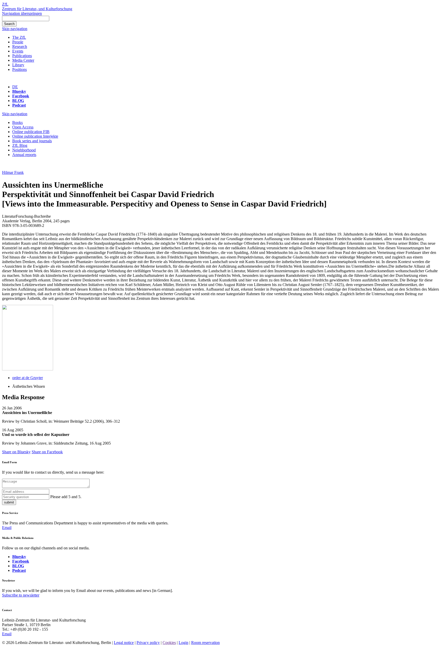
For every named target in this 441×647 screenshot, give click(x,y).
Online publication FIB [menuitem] (31, 132)
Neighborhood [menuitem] (24, 150)
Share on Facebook (47, 452)
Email (6, 527)
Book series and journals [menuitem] (32, 141)
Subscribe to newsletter (20, 595)
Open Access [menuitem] (22, 127)
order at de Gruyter (27, 378)
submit (9, 502)
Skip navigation (14, 29)
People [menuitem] (17, 42)
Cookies (169, 642)
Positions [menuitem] (19, 69)
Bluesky (19, 91)
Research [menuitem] (19, 46)
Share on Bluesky (16, 452)
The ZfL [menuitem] (19, 37)
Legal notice (124, 642)
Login (183, 642)
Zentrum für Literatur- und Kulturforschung (37, 9)
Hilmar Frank (13, 172)
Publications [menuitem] (22, 56)
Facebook (20, 96)
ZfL (5, 4)
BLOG (18, 100)
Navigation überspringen (22, 13)
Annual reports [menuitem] (24, 154)
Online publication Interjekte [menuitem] (35, 136)
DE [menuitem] (15, 87)
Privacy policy (148, 642)
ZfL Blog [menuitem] (19, 145)
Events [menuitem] (17, 51)
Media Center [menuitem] (23, 60)
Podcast (19, 105)
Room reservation (205, 642)
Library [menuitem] (18, 65)
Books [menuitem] (17, 122)
